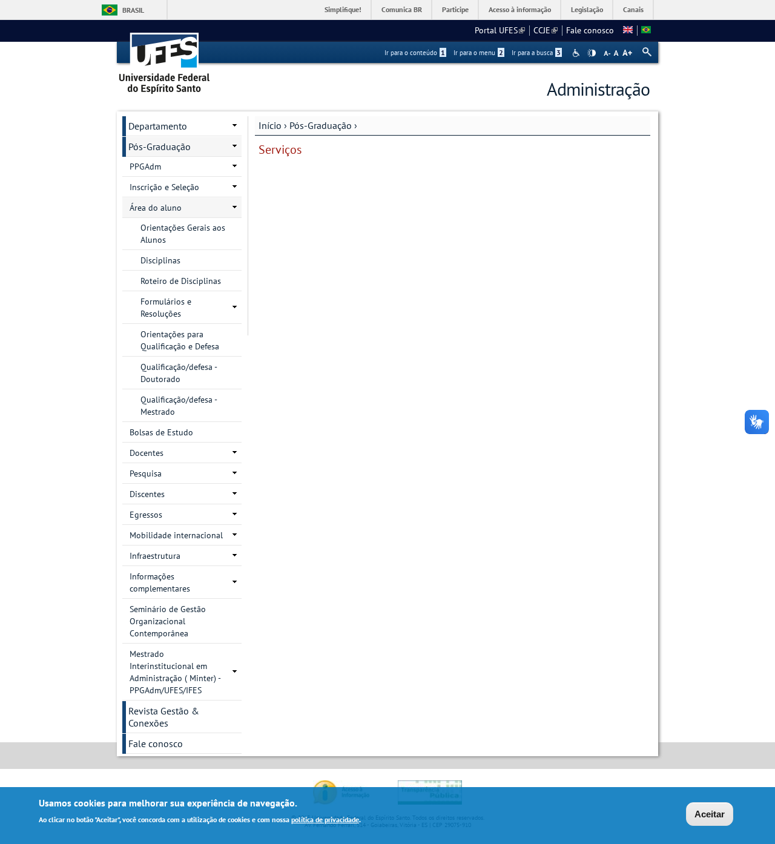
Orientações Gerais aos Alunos (182, 233)
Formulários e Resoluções (165, 307)
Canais (633, 9)
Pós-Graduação (320, 125)
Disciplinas (160, 260)
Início (270, 125)
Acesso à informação (520, 9)
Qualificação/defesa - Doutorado (178, 372)
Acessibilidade (577, 53)
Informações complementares (160, 582)
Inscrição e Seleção (164, 187)
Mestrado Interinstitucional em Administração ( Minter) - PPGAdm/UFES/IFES (175, 672)
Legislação (587, 9)
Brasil (133, 10)
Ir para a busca (536, 52)
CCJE (545, 30)
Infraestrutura (155, 555)
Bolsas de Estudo (161, 432)
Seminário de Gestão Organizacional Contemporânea (168, 621)
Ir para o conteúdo (414, 52)
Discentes (147, 494)
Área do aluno (156, 207)
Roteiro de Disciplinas (180, 280)
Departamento (157, 126)
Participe (455, 9)
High (591, 53)
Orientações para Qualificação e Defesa (179, 340)
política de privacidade (325, 818)
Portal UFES (500, 30)
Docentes (146, 452)
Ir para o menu (478, 52)
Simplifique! (343, 9)
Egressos (146, 514)
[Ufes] (165, 59)
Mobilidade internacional (176, 535)
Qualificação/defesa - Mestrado (178, 405)
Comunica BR (401, 9)
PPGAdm (145, 166)
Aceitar (709, 814)
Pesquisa (146, 473)
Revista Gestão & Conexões (163, 717)
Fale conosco (590, 30)
